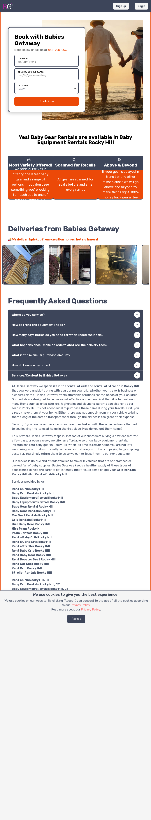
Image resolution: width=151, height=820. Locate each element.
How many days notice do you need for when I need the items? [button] (57, 335)
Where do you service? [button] (28, 314)
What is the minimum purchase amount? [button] (41, 355)
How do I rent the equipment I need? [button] (38, 325)
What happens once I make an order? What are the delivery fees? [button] (60, 345)
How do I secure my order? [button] (31, 365)
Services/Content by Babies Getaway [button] (39, 375)
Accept (76, 618)
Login (141, 6)
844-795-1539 (58, 50)
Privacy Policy (80, 605)
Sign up (121, 6)
